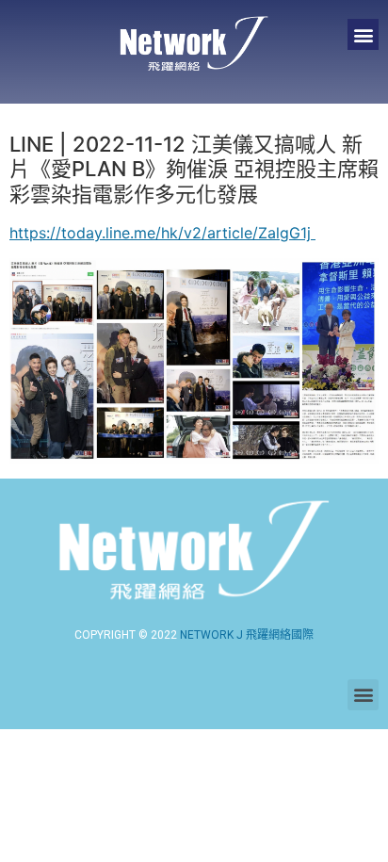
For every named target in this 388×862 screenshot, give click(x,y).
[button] (363, 34)
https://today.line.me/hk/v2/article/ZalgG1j (162, 232)
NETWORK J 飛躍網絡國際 (247, 635)
